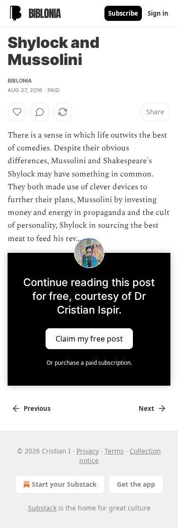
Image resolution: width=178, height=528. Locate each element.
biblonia (20, 80)
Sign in (158, 13)
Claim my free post (89, 338)
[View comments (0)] (39, 111)
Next (146, 408)
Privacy (87, 450)
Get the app (136, 484)
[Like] (17, 111)
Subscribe (123, 13)
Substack (42, 507)
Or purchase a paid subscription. (89, 363)
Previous (37, 408)
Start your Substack (64, 484)
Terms (114, 450)
